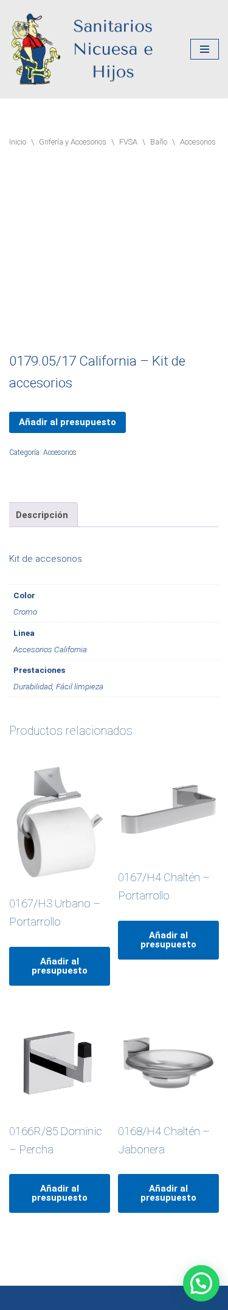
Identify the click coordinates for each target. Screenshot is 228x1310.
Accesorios (198, 141)
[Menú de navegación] (204, 49)
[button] (201, 1283)
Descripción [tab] (42, 515)
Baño (158, 141)
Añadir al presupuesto (67, 422)
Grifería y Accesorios (72, 141)
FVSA (128, 141)
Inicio (17, 141)
